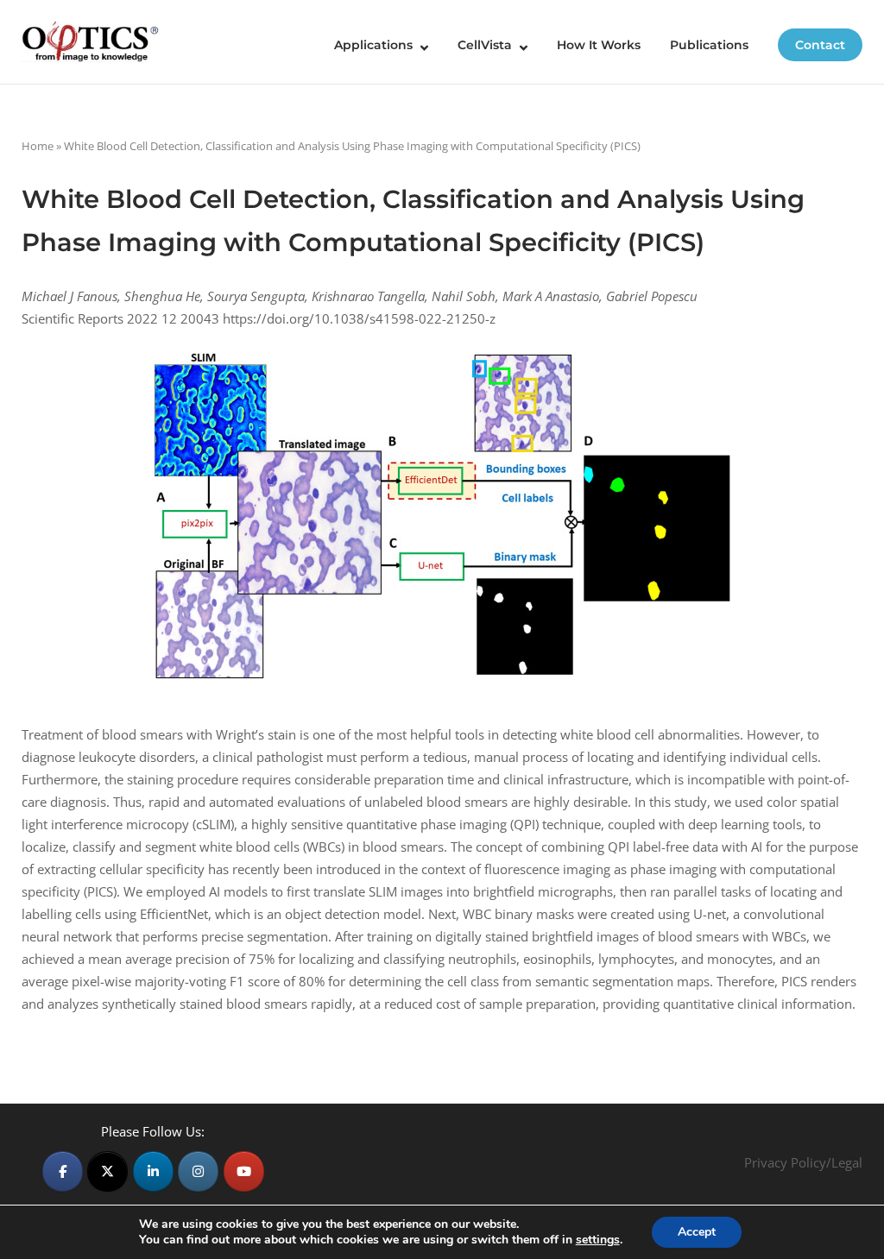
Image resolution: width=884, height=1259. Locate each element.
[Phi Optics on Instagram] (198, 1171)
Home (38, 146)
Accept (697, 1232)
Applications (373, 45)
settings (598, 1240)
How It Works (599, 45)
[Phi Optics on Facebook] (62, 1171)
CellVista (485, 45)
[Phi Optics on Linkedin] (153, 1171)
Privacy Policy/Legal (803, 1162)
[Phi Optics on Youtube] (244, 1171)
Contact (820, 45)
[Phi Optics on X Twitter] (107, 1171)
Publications (709, 45)
